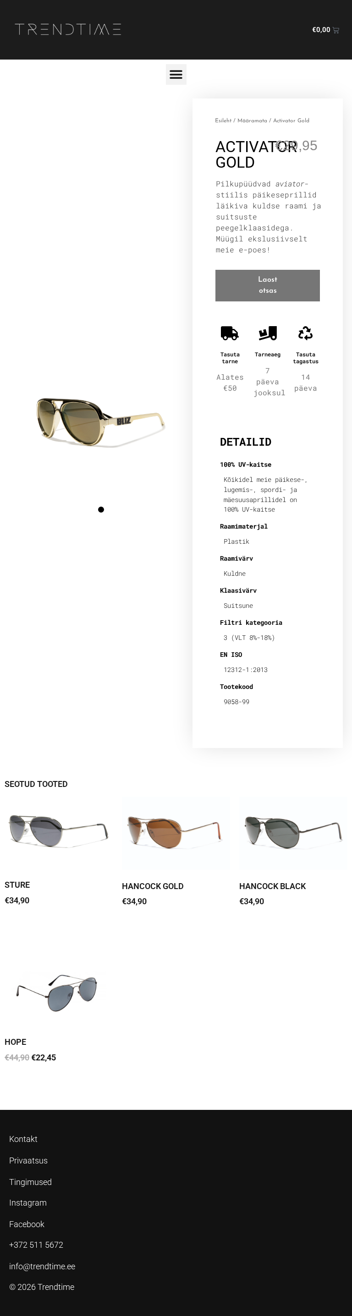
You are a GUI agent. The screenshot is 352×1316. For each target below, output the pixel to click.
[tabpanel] (101, 414)
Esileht (223, 121)
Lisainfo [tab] (244, 412)
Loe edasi (28, 926)
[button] (176, 74)
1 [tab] (101, 510)
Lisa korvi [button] (28, 1083)
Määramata (252, 121)
